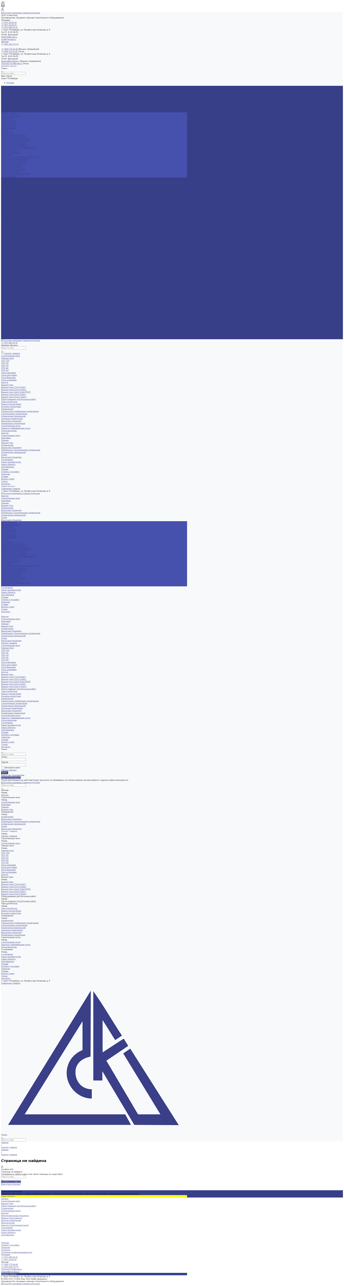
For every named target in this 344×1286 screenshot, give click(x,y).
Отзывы (4, 188)
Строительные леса (10, 89)
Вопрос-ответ (8, 333)
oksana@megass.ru (10, 61)
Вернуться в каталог (11, 1184)
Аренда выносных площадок (15, 1215)
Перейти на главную (11, 1182)
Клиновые (6, 92)
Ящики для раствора (11, 285)
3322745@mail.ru (9, 37)
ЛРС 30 (4, 244)
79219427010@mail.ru (11, 63)
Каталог (5, 1199)
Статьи (4, 335)
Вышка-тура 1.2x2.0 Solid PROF (16, 140)
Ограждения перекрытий (13, 106)
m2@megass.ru (8, 39)
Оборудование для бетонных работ (18, 147)
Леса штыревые (9, 128)
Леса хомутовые (9, 123)
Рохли (4, 109)
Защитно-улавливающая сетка (15, 174)
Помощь (5, 1242)
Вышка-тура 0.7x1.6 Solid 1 (13, 135)
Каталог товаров (9, 234)
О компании (7, 314)
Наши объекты (8, 183)
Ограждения (7, 99)
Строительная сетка (10, 171)
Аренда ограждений (11, 1220)
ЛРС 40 (5, 246)
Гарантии (5, 328)
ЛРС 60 (4, 249)
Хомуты (4, 130)
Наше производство (11, 181)
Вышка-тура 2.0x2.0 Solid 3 (13, 145)
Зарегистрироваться (11, 777)
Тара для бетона (9, 150)
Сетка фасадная (9, 176)
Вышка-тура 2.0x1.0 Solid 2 (13, 137)
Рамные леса (7, 118)
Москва (10, 83)
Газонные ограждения (12, 164)
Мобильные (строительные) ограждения (20, 104)
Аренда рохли (8, 1223)
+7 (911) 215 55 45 (9, 22)
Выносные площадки (11, 101)
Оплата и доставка (10, 326)
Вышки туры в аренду (11, 1218)
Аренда (4, 207)
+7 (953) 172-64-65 (9, 49)
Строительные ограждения (14, 159)
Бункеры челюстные (11, 152)
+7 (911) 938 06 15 (9, 27)
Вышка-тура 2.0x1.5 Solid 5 (13, 142)
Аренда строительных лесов (14, 1225)
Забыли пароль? (9, 770)
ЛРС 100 (5, 241)
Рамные (5, 94)
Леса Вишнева (8, 125)
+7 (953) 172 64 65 (9, 51)
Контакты (5, 338)
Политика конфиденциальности (16, 1252)
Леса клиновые (8, 121)
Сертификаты (7, 186)
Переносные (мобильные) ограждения (20, 157)
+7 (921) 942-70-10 (9, 44)
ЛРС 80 (5, 251)
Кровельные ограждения (13, 169)
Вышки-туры (7, 96)
